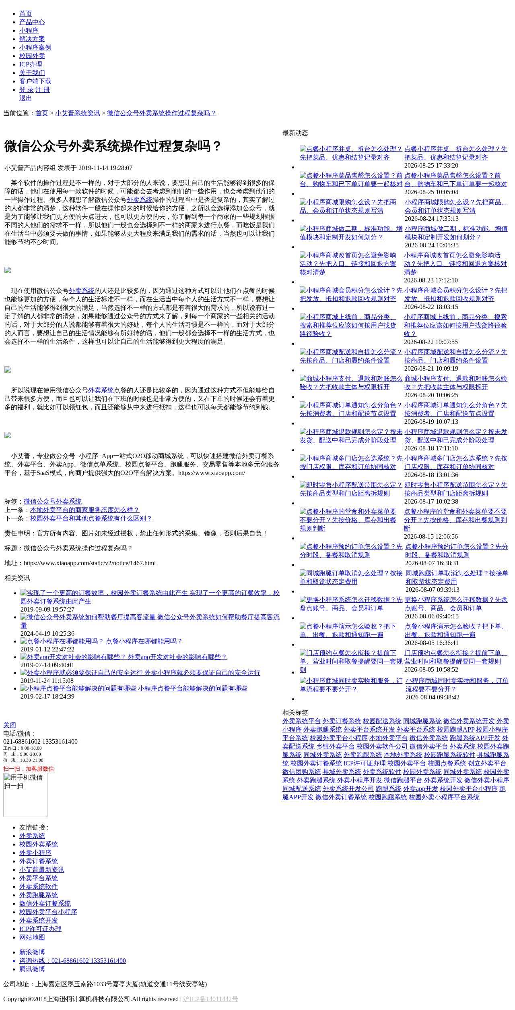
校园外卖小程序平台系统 (444, 797)
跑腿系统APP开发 (475, 737)
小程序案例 (35, 47)
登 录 (26, 89)
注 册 (42, 89)
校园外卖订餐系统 (316, 763)
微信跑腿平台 (403, 780)
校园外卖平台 (406, 763)
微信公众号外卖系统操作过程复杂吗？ (161, 113)
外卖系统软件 (382, 771)
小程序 (29, 30)
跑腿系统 (389, 788)
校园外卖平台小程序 (339, 737)
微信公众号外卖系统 (53, 501)
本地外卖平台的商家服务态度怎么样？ (85, 509)
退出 (25, 98)
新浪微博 (32, 952)
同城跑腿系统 (422, 721)
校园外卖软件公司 (382, 746)
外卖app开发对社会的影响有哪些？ (177, 656)
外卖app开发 (420, 788)
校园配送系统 (382, 721)
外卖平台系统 (416, 729)
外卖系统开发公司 (348, 788)
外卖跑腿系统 (322, 729)
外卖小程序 (35, 852)
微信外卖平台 (429, 746)
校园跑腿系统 (388, 797)
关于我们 (32, 72)
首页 (25, 13)
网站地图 (32, 937)
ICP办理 (30, 64)
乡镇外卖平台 (335, 746)
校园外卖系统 (422, 771)
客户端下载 (35, 81)
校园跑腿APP (455, 729)
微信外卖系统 (429, 737)
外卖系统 (139, 199)
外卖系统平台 (301, 721)
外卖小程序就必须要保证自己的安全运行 (202, 672)
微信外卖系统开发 (469, 721)
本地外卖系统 (403, 754)
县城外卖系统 (342, 771)
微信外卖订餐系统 (341, 797)
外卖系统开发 (443, 780)
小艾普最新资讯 (41, 869)
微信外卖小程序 (486, 780)
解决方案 (32, 38)
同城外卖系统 (322, 754)
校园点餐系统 (447, 763)
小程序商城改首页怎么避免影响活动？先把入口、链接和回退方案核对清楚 (455, 264)
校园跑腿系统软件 (450, 754)
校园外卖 (32, 55)
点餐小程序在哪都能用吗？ (144, 641)
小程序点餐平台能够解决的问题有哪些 (192, 688)
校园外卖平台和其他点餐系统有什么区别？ (91, 518)
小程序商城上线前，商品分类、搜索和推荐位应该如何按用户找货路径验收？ (455, 325)
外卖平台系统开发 (369, 729)
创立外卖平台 (487, 763)
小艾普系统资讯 (77, 113)
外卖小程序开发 (359, 780)
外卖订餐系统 (342, 721)
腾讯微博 (32, 969)
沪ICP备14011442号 (210, 998)
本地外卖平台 (388, 737)
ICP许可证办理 (365, 763)
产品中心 (32, 22)
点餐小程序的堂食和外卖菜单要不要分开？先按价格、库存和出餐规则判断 (455, 520)
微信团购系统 (301, 771)
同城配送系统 (301, 788)
